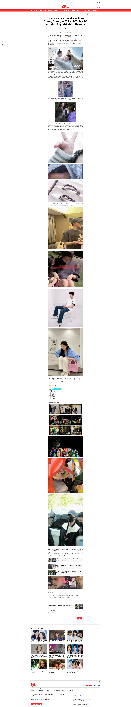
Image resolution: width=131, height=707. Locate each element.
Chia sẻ (2, 36)
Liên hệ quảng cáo (49, 693)
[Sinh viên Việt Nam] (97, 686)
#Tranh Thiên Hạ (61, 595)
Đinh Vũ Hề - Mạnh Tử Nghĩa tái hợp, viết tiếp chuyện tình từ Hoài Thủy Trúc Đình (39, 641)
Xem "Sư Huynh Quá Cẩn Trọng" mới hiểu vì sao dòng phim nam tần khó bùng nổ (57, 641)
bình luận (70, 33)
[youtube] (99, 3)
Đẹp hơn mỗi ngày (57, 10)
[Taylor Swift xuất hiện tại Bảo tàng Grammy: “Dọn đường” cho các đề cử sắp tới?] (57, 649)
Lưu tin (2, 39)
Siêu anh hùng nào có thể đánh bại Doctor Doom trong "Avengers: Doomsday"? (38, 671)
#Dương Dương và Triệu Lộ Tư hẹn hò (56, 597)
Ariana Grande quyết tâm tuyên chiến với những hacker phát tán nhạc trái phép (39, 656)
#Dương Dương (69, 595)
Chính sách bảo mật (92, 693)
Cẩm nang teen (87, 688)
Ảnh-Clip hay (79, 10)
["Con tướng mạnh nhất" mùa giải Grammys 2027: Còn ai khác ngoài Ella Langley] (57, 664)
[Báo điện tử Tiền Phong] (89, 686)
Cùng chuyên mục (37, 628)
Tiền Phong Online (58, 2)
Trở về (2, 45)
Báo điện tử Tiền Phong (65, 7)
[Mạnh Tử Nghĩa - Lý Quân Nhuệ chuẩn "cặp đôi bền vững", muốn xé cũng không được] (75, 664)
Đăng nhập (50, 612)
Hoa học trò (34, 685)
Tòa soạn (33, 693)
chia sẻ (61, 33)
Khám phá (41, 10)
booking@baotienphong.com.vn (51, 695)
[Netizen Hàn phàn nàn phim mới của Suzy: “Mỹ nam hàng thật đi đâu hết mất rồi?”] (75, 649)
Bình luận (2, 42)
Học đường (50, 10)
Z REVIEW (84, 10)
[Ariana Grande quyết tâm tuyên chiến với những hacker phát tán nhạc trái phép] (39, 649)
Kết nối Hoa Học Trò (57, 690)
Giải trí (45, 10)
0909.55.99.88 (48, 694)
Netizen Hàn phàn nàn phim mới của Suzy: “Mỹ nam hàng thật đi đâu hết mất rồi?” (75, 656)
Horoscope (95, 10)
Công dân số (40, 690)
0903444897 (62, 694)
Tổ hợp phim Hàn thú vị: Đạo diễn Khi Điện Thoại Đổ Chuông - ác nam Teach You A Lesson (74, 641)
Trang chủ (31, 10)
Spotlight (89, 10)
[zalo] (81, 696)
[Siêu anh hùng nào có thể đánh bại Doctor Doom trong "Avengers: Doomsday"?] (39, 664)
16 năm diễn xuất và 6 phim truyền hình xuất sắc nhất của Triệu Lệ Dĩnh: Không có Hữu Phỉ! (68, 572)
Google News (87, 14)
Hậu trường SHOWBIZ (66, 10)
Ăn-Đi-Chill (73, 10)
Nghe (2, 33)
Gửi (79, 618)
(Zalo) (52, 694)
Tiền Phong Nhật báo (67, 2)
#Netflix (67, 597)
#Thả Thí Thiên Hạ (52, 595)
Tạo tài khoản (56, 612)
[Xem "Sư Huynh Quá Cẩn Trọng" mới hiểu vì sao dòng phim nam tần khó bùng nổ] (57, 635)
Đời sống (35, 10)
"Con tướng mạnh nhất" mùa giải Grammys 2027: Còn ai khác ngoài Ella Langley (56, 671)
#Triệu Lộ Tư (77, 595)
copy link (65, 33)
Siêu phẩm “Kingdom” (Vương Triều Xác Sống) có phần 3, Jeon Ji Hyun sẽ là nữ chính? (69, 559)
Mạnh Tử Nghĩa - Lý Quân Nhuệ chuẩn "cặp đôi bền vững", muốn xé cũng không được (75, 671)
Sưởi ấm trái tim (71, 688)
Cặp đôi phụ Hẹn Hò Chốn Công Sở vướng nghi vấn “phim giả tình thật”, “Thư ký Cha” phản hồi (68, 566)
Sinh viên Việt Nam (76, 2)
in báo (68, 33)
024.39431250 (34, 696)
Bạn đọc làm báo (37, 704)
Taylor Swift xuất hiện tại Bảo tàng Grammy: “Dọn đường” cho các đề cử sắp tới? (56, 656)
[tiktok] (79, 696)
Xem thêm (99, 10)
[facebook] (97, 3)
